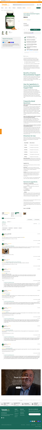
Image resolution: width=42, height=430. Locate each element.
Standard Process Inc (27, 12)
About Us (18, 387)
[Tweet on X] (26, 208)
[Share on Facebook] (28, 208)
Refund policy (28, 424)
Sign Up (39, 0)
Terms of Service (23, 424)
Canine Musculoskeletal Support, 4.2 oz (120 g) (8, 10)
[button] (40, 5)
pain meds (8, 229)
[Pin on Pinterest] (29, 208)
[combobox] (23, 5)
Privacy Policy (39, 424)
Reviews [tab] (3, 221)
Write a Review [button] (37, 219)
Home (2, 10)
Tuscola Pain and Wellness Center (7, 424)
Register (31, 50)
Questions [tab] (8, 221)
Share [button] (3, 240)
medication (4, 229)
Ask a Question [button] (30, 219)
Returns (16, 416)
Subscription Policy (33, 424)
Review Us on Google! (38, 426)
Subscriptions (19, 7)
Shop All (24, 387)
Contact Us (16, 413)
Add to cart (35, 29)
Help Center (29, 7)
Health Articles (22, 410)
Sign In (28, 50)
